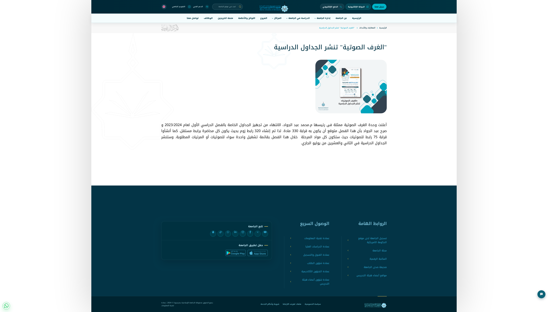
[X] (258, 234)
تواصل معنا (193, 18)
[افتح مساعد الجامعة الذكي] (541, 294)
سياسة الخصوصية (313, 304)
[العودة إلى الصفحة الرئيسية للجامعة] (375, 304)
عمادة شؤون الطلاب (318, 263)
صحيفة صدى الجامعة (375, 267)
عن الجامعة (341, 18)
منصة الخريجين (225, 18)
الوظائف (208, 18)
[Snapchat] (213, 234)
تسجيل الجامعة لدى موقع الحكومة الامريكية (372, 240)
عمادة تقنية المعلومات (316, 238)
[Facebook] (250, 234)
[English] (164, 6)
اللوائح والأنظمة (246, 18)
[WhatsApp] (228, 234)
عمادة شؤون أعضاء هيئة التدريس (315, 282)
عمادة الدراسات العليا (317, 247)
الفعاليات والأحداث (367, 28)
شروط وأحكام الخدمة (270, 304)
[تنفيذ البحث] (240, 7)
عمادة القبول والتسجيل (316, 255)
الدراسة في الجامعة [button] (299, 18)
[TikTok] (220, 234)
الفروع (263, 18)
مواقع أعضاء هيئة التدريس (371, 275)
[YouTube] (265, 234)
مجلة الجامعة (379, 251)
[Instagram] (243, 234)
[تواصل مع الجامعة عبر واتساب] (6, 305)
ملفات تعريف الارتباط (292, 304)
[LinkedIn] (235, 234)
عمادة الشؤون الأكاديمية (315, 271)
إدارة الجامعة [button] (323, 18)
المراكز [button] (277, 18)
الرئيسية (356, 18)
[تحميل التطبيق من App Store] (257, 253)
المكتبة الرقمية (378, 259)
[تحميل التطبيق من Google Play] (235, 253)
